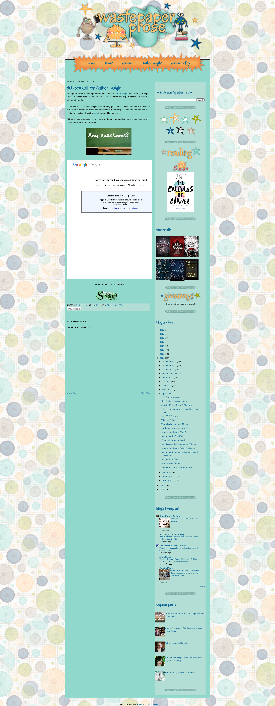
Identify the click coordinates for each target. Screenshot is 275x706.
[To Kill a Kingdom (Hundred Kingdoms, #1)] (163, 279)
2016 (162, 338)
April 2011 (167, 393)
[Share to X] (74, 308)
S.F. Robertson (82, 305)
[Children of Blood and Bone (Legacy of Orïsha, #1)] (191, 256)
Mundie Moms (166, 568)
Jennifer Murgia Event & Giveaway (177, 405)
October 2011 (168, 369)
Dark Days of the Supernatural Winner (178, 444)
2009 (162, 489)
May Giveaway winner (171, 397)
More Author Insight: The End (174, 432)
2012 (162, 354)
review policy (180, 63)
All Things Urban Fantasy (171, 534)
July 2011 (166, 381)
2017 (162, 334)
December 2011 (169, 361)
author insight (152, 63)
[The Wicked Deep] (177, 280)
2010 (162, 485)
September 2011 (170, 373)
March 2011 (167, 472)
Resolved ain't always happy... (175, 401)
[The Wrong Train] (191, 280)
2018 (162, 330)
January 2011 (168, 480)
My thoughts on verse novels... (175, 428)
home (91, 63)
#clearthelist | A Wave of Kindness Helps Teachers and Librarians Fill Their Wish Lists (184, 572)
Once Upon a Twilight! (170, 516)
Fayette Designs (147, 704)
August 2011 (168, 377)
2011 (162, 358)
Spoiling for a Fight (169, 459)
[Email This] (68, 308)
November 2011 (169, 365)
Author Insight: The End (172, 436)
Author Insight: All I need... (177, 643)
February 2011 (169, 476)
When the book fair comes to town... (177, 467)
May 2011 (166, 389)
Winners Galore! (168, 420)
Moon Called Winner (170, 463)
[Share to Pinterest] (79, 308)
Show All (202, 586)
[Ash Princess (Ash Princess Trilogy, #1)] (163, 256)
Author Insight (121, 93)
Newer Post (72, 393)
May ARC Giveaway (170, 416)
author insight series (114, 305)
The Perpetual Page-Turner (172, 546)
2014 (162, 346)
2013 (162, 350)
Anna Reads (165, 557)
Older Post (145, 393)
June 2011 (167, 385)
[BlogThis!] (71, 308)
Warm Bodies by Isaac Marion (174, 424)
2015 (162, 342)
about (109, 63)
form (96, 113)
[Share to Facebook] (76, 308)
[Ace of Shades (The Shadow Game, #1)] (177, 256)
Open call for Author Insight (173, 440)
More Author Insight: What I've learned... (179, 448)
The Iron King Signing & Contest (179, 672)
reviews (127, 63)
